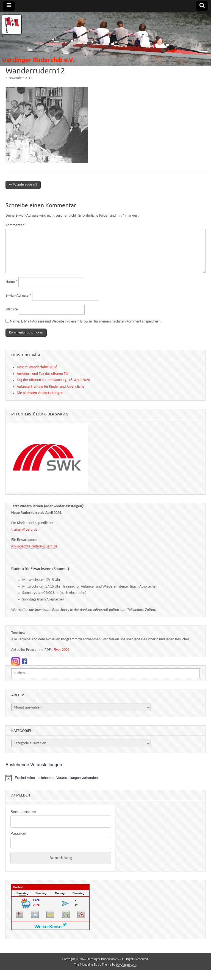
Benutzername (23, 811)
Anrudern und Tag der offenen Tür (43, 374)
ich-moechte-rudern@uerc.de (34, 546)
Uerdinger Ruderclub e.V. (103, 959)
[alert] (105, 778)
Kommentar (16, 225)
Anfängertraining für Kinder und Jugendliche (50, 387)
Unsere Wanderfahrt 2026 (37, 367)
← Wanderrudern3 (23, 184)
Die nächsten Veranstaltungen (40, 393)
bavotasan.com (126, 964)
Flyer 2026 (62, 650)
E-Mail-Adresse (18, 296)
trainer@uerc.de (24, 530)
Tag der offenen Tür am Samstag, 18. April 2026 (53, 380)
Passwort (18, 833)
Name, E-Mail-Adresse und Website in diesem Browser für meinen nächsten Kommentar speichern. (86, 321)
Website (11, 309)
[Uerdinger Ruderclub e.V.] (105, 39)
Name (11, 282)
